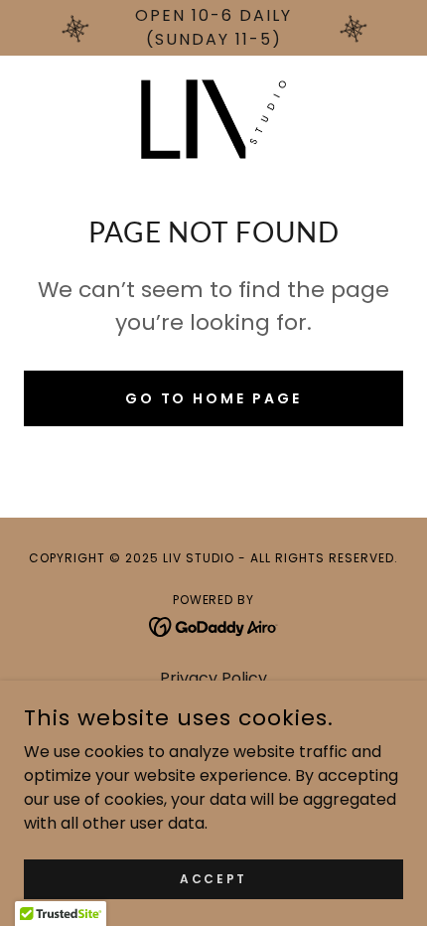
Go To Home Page (214, 398)
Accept (213, 877)
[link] (213, 119)
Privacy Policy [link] (213, 678)
